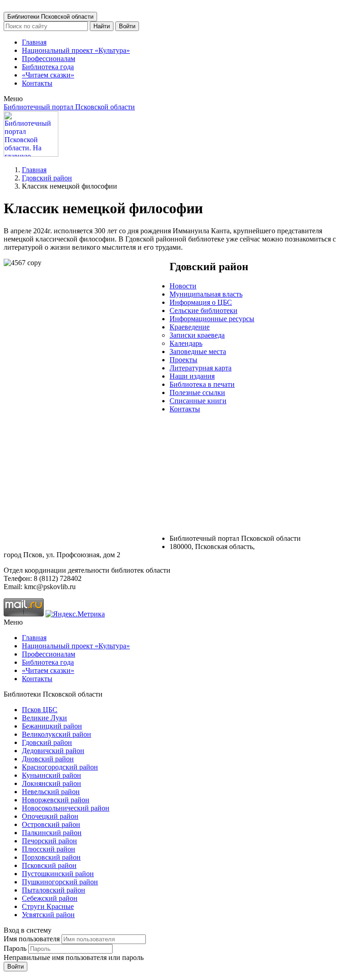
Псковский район (49, 865)
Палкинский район (52, 832)
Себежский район (49, 898)
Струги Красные (48, 906)
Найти (101, 26)
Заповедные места (198, 351)
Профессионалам (48, 58)
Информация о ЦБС (201, 302)
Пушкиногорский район (60, 882)
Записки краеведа (197, 335)
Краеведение (190, 327)
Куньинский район (51, 775)
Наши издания (192, 376)
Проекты (183, 360)
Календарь (186, 343)
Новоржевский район (55, 800)
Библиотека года (48, 67)
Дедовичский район (53, 750)
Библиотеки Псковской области (50, 16)
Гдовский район (47, 178)
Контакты (37, 83)
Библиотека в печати (202, 384)
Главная (34, 42)
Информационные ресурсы (212, 319)
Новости (183, 286)
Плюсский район (48, 849)
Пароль (15, 948)
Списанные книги (198, 401)
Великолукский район (56, 734)
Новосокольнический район (65, 808)
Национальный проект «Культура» (76, 50)
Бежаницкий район (52, 726)
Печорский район (49, 841)
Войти (127, 26)
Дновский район (48, 759)
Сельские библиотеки (203, 310)
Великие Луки (44, 718)
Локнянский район (51, 783)
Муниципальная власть (206, 294)
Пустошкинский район (58, 874)
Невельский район (51, 791)
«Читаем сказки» (48, 75)
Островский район (51, 824)
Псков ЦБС (39, 709)
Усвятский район (48, 915)
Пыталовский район (53, 890)
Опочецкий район (50, 816)
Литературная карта (201, 368)
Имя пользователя (32, 939)
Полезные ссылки (197, 392)
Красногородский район (60, 767)
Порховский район (51, 857)
